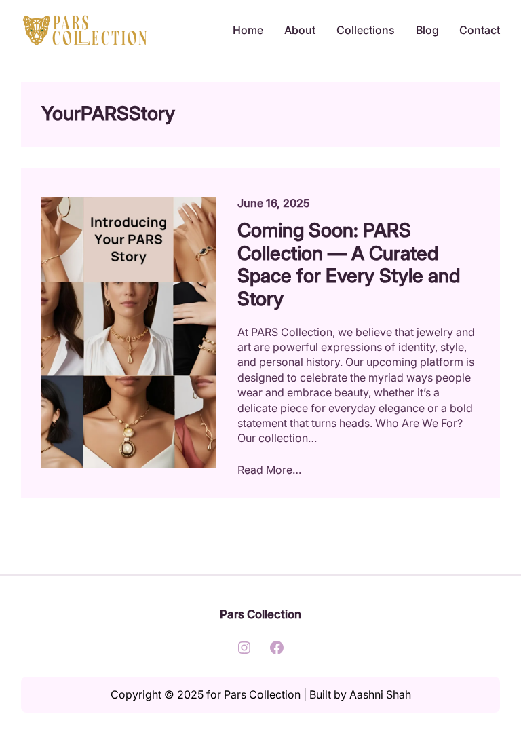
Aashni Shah (380, 694)
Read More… (269, 470)
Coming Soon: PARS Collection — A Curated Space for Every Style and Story (348, 264)
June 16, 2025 (273, 203)
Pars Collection (260, 614)
